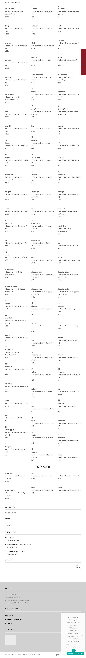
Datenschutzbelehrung (13, 619)
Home (7, 2)
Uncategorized (10, 513)
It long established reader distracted (18, 544)
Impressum (9, 615)
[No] (82, 635)
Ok (74, 650)
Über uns (8, 623)
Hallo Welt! (9, 538)
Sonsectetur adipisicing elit (15, 551)
